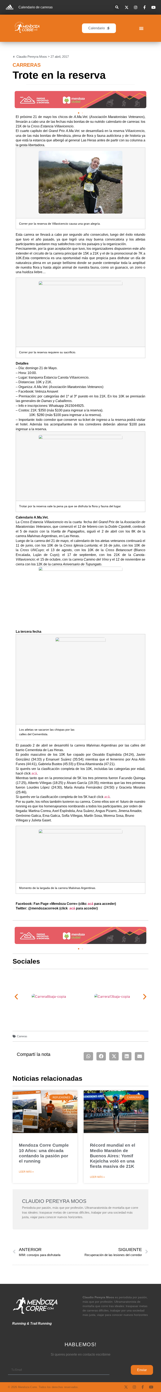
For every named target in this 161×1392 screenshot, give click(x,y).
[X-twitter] (126, 1387)
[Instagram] (134, 1387)
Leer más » (26, 1171)
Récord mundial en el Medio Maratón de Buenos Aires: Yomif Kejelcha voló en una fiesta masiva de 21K (112, 1156)
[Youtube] (151, 1387)
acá (34, 773)
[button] (117, 7)
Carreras (27, 65)
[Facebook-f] (143, 1387)
